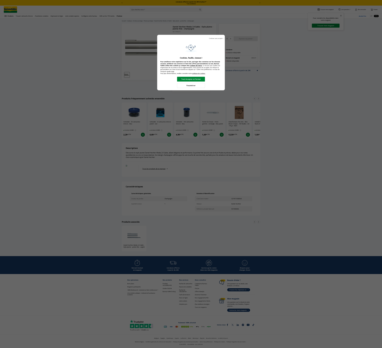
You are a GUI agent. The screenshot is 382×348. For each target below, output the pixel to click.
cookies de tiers (195, 65)
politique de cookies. (198, 73)
